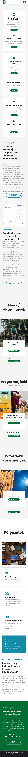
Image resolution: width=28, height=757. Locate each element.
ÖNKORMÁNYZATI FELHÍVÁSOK (14, 19)
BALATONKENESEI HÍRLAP (14, 105)
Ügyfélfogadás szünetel (14, 494)
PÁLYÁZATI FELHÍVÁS (14, 343)
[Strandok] (14, 79)
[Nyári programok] (14, 35)
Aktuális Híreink (4, 320)
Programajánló (4, 392)
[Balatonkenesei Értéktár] (14, 121)
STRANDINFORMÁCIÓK (14, 82)
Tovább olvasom (13, 348)
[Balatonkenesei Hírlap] (14, 101)
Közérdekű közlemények (6, 322)
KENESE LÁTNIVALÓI (14, 124)
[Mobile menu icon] (24, 2)
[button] (1, 337)
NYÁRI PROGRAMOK (14, 39)
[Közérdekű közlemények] (14, 14)
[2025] (14, 58)
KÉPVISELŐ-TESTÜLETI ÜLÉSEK (14, 62)
